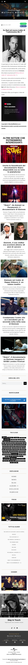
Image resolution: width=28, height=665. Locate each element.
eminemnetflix (22, 449)
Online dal (14, 14)
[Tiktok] (12, 628)
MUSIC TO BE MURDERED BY (14, 560)
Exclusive (14, 454)
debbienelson (23, 437)
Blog (4, 437)
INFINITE (14, 534)
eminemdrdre (12, 446)
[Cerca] (25, 383)
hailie (11, 456)
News (13, 458)
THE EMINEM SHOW (14, 542)
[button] (25, 1)
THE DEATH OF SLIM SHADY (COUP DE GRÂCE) (14, 531)
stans (12, 462)
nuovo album (21, 458)
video (16, 462)
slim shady (12, 460)
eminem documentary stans (20, 444)
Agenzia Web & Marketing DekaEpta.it (17, 659)
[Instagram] (2, 1)
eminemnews (5, 451)
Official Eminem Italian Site (14, 10)
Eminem (14, 654)
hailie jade (16, 456)
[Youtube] (5, 1)
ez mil (21, 454)
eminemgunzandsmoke (21, 446)
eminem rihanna (6, 452)
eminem (6, 439)
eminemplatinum (22, 451)
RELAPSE (14, 547)
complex (16, 437)
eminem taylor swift (6, 454)
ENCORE (14, 544)
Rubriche (5, 460)
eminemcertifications (10, 443)
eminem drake (5, 446)
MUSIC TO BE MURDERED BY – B (14, 562)
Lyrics (6, 459)
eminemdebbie (10, 444)
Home (14, 476)
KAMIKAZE (14, 557)
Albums (13, 486)
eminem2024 (21, 439)
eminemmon (9, 449)
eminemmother (15, 449)
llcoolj (21, 456)
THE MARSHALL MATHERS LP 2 (14, 552)
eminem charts (18, 443)
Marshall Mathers (14, 12)
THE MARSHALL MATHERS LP (14, 539)
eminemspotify (22, 452)
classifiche (10, 437)
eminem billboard (15, 441)
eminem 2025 (6, 441)
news (14, 479)
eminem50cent (14, 439)
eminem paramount (13, 451)
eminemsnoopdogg (14, 452)
